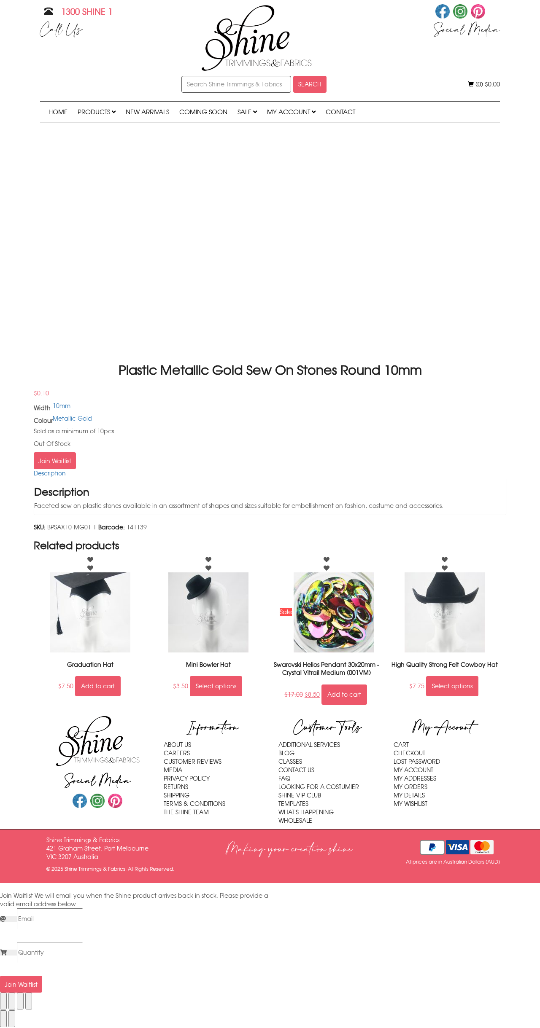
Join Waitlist (54, 461)
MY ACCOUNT (289, 112)
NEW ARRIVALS (147, 112)
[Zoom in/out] (3, 1001)
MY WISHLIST (410, 804)
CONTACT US (296, 770)
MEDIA (173, 770)
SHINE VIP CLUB (299, 795)
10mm (61, 406)
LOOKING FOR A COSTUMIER (318, 787)
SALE (245, 112)
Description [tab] (50, 473)
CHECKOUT (409, 753)
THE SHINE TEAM (186, 812)
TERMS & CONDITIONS (194, 804)
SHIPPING (176, 795)
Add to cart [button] (98, 686)
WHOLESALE (295, 820)
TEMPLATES (293, 804)
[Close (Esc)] (28, 1001)
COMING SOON (203, 112)
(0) (487, 84)
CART (401, 745)
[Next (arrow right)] (11, 1018)
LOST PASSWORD (417, 761)
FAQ (284, 778)
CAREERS (177, 753)
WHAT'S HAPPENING (306, 812)
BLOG (286, 753)
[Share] (20, 1001)
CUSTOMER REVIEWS (192, 761)
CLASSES (290, 761)
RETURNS (176, 787)
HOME (58, 112)
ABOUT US (177, 745)
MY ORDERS (410, 787)
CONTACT (340, 112)
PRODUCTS (95, 112)
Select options (216, 686)
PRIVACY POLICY (187, 778)
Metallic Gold (72, 418)
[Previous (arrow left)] (3, 1018)
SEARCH (309, 84)
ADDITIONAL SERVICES (309, 745)
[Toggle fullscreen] (11, 1001)
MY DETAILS (409, 795)
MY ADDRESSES (415, 778)
